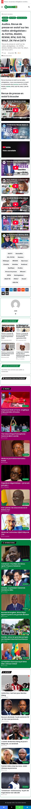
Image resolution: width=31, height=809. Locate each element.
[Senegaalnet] (10, 7)
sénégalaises (19, 275)
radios (21, 268)
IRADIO (15, 261)
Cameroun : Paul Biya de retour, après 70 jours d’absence (13, 565)
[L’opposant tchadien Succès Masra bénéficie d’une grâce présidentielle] (23, 346)
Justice (6, 264)
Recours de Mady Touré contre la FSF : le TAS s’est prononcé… (15, 718)
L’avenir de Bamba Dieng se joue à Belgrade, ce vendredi (14, 742)
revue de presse (11, 271)
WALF (16, 279)
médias (15, 264)
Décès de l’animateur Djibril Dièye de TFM (15, 533)
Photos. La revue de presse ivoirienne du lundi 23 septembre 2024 (7, 336)
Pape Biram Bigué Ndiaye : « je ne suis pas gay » (15, 484)
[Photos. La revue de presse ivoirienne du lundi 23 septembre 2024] (8, 328)
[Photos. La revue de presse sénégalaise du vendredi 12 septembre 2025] (23, 328)
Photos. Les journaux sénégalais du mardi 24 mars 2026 (7, 353)
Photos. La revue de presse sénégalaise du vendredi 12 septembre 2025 (22, 336)
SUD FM (7, 279)
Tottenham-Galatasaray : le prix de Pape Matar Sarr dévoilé (15, 792)
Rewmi (23, 271)
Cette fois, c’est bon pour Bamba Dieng (14, 1)
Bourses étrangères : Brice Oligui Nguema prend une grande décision (15, 613)
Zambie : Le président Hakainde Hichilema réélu (13, 589)
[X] (7, 289)
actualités (19, 253)
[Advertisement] (15, 27)
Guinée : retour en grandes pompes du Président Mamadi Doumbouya (14, 638)
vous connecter (12, 369)
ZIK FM (15, 282)
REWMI (8, 86)
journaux (16, 84)
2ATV (10, 253)
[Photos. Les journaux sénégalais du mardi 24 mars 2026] (8, 346)
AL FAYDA (11, 257)
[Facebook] (3, 289)
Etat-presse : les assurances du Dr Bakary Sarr (14, 509)
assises (21, 257)
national (24, 264)
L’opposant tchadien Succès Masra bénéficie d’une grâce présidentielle (22, 354)
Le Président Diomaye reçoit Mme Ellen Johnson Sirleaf (14, 663)
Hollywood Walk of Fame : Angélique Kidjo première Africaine (15, 411)
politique (11, 268)
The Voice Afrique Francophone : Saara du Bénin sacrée (13, 435)
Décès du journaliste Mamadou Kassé (13, 459)
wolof (24, 279)
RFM (9, 275)
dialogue (6, 261)
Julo (5, 53)
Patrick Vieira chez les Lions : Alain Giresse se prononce (14, 767)
